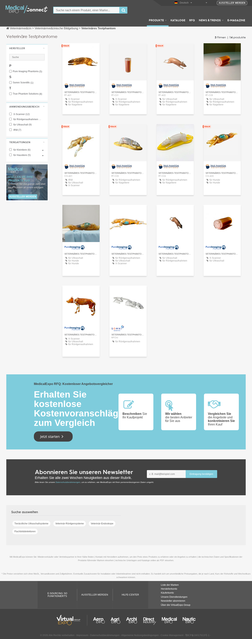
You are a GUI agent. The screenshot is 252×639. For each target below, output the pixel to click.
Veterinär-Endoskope (102, 523)
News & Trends (210, 20)
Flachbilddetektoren (25, 531)
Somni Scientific (23, 82)
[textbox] (86, 10)
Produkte (156, 20)
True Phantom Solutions (27, 93)
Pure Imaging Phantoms (27, 71)
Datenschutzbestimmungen (68, 482)
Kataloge (177, 20)
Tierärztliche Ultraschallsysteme (31, 523)
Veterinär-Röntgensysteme (69, 523)
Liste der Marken (170, 585)
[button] (27, 48)
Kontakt (128, 292)
